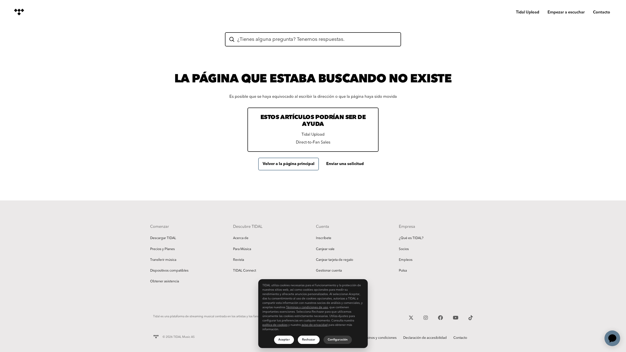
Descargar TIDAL (163, 238)
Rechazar (308, 339)
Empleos (406, 260)
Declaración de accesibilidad (425, 338)
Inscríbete (323, 238)
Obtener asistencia (164, 281)
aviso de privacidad (315, 325)
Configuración (338, 339)
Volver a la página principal (288, 164)
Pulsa (403, 271)
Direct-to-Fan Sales (313, 142)
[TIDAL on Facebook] (441, 317)
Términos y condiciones (378, 338)
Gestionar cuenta (329, 271)
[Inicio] (19, 12)
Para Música (242, 249)
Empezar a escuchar (566, 12)
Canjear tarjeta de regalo (334, 260)
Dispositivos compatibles (169, 271)
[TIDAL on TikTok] (471, 317)
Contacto (601, 12)
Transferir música (163, 260)
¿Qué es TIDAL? (411, 238)
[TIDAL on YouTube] (456, 317)
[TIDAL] (156, 336)
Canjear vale (325, 249)
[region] (313, 313)
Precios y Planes (162, 249)
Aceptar (284, 339)
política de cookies (275, 325)
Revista (238, 260)
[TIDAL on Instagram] (426, 317)
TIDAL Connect (244, 271)
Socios (404, 249)
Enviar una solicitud (345, 164)
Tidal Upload (527, 12)
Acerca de (240, 238)
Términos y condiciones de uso (307, 307)
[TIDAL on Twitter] (412, 317)
